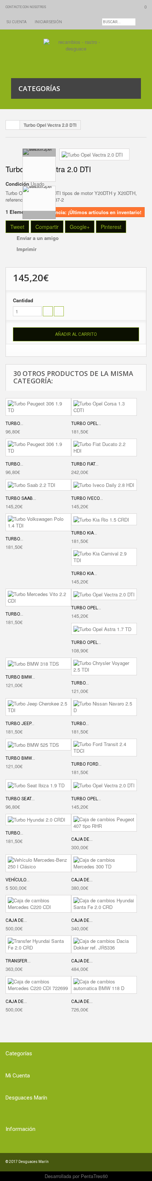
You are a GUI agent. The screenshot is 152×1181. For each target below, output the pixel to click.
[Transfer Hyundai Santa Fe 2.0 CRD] (38, 944)
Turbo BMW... (20, 677)
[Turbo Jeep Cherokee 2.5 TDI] (38, 707)
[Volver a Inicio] (13, 125)
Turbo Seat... (20, 798)
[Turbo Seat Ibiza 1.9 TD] (38, 785)
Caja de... (82, 839)
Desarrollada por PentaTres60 (76, 1176)
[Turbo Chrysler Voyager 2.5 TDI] (104, 666)
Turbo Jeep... (20, 723)
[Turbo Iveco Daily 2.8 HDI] (104, 485)
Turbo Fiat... (85, 464)
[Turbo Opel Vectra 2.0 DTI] (92, 153)
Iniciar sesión (48, 22)
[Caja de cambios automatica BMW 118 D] (104, 985)
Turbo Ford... (86, 764)
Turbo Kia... (84, 533)
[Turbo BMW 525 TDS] (38, 744)
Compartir (47, 226)
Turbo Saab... (21, 498)
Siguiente (39, 215)
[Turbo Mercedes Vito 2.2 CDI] (38, 597)
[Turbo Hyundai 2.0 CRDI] (38, 820)
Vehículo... (18, 879)
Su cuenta (17, 22)
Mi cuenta (18, 1075)
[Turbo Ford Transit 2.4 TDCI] (104, 747)
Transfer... (18, 961)
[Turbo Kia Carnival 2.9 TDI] (104, 557)
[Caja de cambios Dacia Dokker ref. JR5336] (104, 944)
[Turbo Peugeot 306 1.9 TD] (38, 407)
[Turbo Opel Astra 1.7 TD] (104, 629)
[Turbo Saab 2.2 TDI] (38, 485)
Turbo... (14, 423)
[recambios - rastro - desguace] (76, 53)
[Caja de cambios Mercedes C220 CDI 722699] (38, 985)
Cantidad (23, 300)
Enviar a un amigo (38, 237)
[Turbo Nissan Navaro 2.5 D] (104, 707)
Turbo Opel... (86, 423)
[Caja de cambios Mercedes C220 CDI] (38, 904)
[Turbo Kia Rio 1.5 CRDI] (104, 519)
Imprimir (27, 248)
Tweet (17, 226)
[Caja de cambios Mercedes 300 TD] (104, 863)
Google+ (80, 226)
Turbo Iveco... (87, 498)
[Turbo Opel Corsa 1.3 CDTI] (104, 407)
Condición (17, 184)
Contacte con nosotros (26, 7)
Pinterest (111, 226)
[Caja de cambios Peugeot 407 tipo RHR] (104, 823)
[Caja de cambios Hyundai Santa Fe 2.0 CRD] (104, 904)
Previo (39, 153)
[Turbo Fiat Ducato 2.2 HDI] (104, 447)
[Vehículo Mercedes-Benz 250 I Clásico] (38, 863)
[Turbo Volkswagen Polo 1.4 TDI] (38, 522)
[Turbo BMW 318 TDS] (38, 663)
